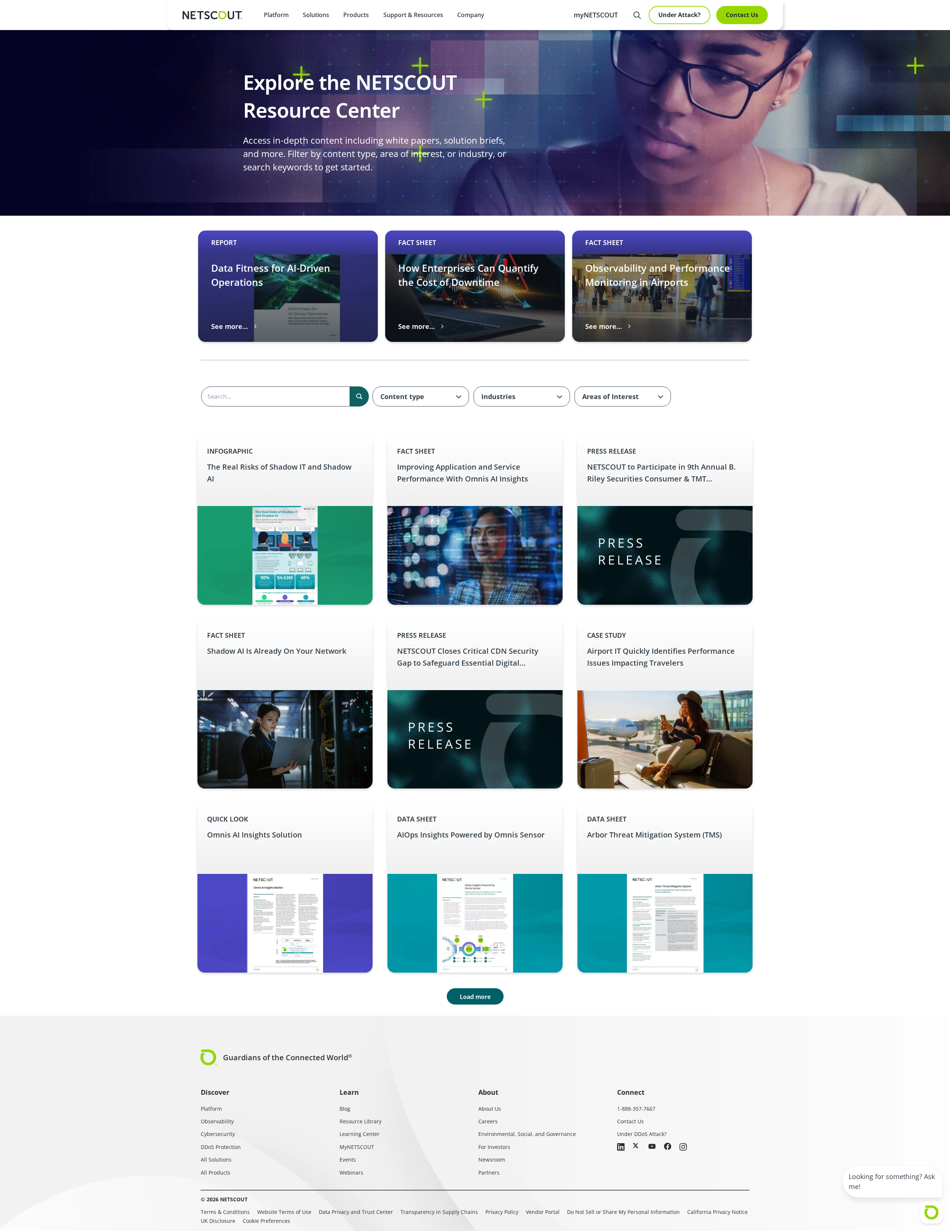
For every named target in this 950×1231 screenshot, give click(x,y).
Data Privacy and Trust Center (356, 1211)
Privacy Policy (501, 1211)
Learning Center (360, 1133)
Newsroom (491, 1159)
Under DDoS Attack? (641, 1133)
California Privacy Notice (717, 1211)
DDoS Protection (221, 1146)
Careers (488, 1121)
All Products (215, 1172)
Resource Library (360, 1121)
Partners (488, 1172)
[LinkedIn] (621, 1147)
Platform (276, 15)
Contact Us (742, 15)
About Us (489, 1108)
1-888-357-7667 (636, 1108)
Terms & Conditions (225, 1211)
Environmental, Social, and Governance (527, 1133)
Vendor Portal (543, 1211)
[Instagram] (683, 1147)
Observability (217, 1121)
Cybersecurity (218, 1133)
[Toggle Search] (637, 15)
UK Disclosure (218, 1220)
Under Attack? (679, 15)
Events (348, 1159)
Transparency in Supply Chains (439, 1211)
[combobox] (421, 396)
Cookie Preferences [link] (266, 1220)
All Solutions (216, 1159)
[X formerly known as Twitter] (636, 1146)
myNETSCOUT (596, 14)
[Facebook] (667, 1147)
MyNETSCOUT (357, 1146)
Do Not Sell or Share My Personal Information (623, 1211)
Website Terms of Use (284, 1211)
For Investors (494, 1146)
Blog (345, 1108)
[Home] (212, 15)
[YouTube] (652, 1147)
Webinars (351, 1172)
